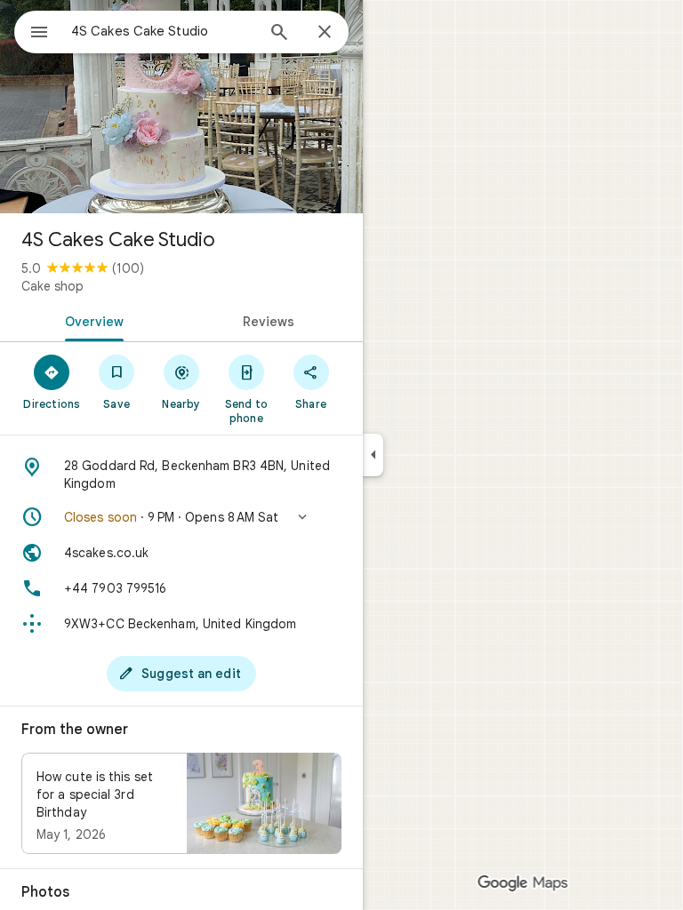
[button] (181, 517)
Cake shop (52, 286)
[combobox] (162, 31)
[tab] (91, 320)
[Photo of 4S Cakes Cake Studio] (181, 106)
